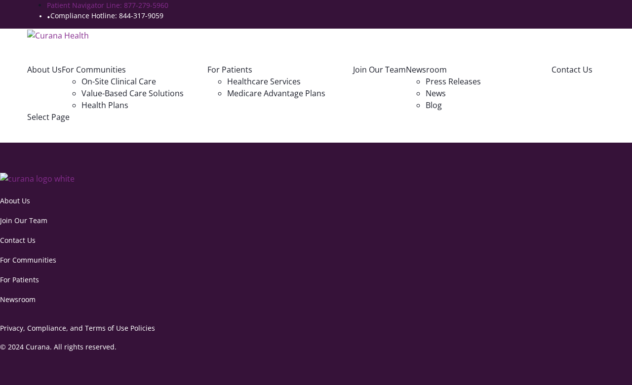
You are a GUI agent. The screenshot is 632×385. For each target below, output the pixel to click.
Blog (434, 105)
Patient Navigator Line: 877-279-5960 (107, 5)
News (436, 93)
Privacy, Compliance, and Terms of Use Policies (77, 328)
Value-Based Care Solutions (132, 93)
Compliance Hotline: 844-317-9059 (106, 15)
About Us (44, 69)
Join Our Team (379, 69)
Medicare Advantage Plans (276, 93)
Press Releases (453, 81)
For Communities (28, 260)
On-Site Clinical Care (118, 81)
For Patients (19, 279)
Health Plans (104, 105)
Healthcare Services (264, 81)
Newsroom (18, 299)
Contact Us (572, 69)
